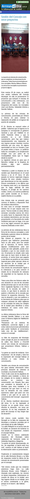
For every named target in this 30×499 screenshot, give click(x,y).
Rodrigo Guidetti (11, 497)
